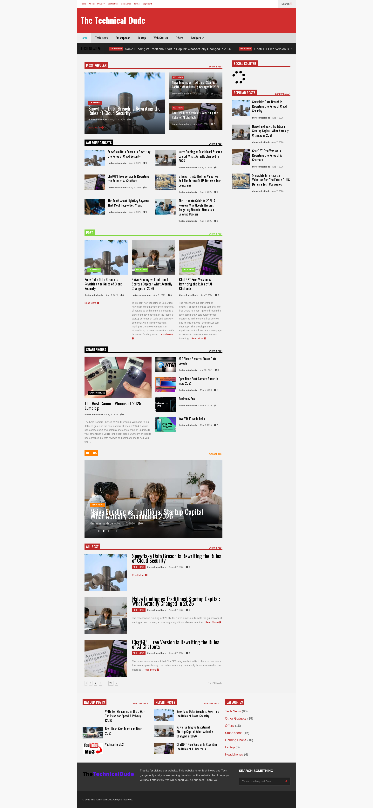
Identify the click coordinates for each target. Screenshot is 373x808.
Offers (179, 38)
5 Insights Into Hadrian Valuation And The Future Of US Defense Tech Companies (200, 181)
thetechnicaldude (97, 119)
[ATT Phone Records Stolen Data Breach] (165, 364)
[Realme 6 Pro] (165, 404)
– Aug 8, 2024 (111, 414)
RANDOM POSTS (94, 702)
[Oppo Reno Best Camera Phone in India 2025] (165, 384)
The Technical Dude (113, 20)
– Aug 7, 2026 (134, 163)
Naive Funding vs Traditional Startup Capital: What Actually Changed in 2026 (139, 49)
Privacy (101, 4)
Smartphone (123, 38)
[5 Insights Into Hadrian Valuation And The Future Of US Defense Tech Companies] (165, 182)
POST (89, 232)
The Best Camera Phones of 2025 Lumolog (113, 405)
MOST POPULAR (96, 65)
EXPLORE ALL (215, 67)
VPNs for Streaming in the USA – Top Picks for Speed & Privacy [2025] (125, 716)
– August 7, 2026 (116, 119)
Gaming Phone (97, 393)
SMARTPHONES (96, 349)
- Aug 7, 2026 (277, 118)
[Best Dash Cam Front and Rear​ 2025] (93, 732)
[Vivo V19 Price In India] (165, 424)
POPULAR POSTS (244, 92)
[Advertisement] (221, 20)
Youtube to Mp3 (114, 744)
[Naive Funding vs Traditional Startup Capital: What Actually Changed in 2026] (165, 158)
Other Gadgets (235, 718)
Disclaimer (126, 4)
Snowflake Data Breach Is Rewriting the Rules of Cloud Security (124, 110)
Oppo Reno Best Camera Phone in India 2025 (198, 381)
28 (110, 683)
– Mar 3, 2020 (205, 405)
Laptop (142, 38)
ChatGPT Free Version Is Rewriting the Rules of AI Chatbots (256, 49)
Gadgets (196, 38)
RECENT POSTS (165, 702)
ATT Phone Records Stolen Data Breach (197, 361)
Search (285, 4)
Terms (137, 4)
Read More (94, 127)
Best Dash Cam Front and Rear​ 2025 (123, 731)
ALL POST (92, 546)
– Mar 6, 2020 (205, 390)
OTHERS (91, 453)
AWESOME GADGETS (99, 142)
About (91, 4)
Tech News (101, 38)
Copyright (147, 4)
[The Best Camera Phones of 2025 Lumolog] (118, 377)
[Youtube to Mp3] (93, 748)
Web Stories (160, 38)
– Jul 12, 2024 (205, 370)
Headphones (234, 754)
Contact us (113, 4)
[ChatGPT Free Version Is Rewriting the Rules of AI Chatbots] (95, 182)
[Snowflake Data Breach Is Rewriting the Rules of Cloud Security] (95, 158)
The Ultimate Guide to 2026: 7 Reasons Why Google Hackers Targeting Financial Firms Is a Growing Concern (197, 207)
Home (83, 4)
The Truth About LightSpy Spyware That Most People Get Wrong (128, 203)
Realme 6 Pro (187, 398)
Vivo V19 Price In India (192, 418)
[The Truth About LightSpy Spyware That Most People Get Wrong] (95, 207)
